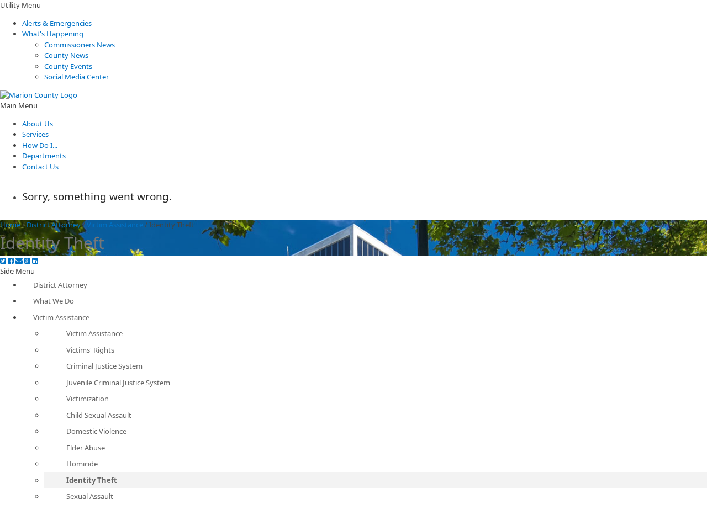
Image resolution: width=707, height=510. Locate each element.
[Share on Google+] (27, 260)
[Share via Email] (19, 260)
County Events (68, 66)
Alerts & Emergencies (57, 23)
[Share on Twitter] (3, 260)
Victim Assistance (115, 225)
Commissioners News (79, 45)
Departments (44, 156)
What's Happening (52, 34)
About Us (37, 124)
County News (66, 55)
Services (35, 134)
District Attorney (54, 225)
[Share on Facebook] (11, 260)
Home (10, 225)
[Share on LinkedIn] (35, 260)
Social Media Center (76, 77)
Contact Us (40, 167)
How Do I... (39, 145)
